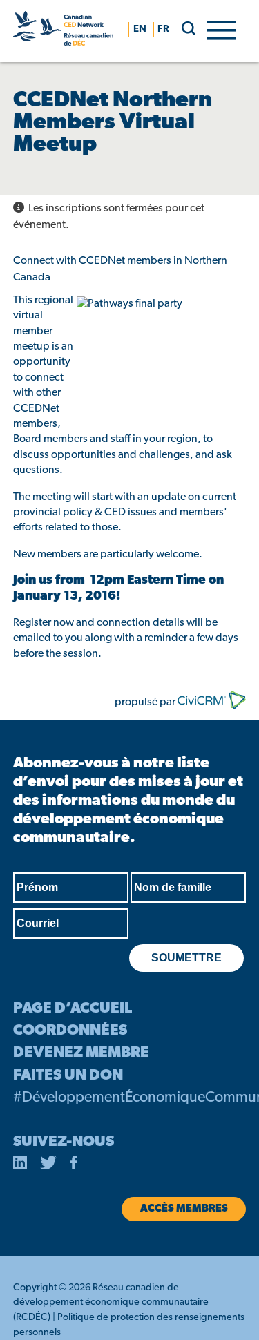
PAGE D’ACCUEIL (72, 1009)
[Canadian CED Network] (63, 31)
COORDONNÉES (70, 1031)
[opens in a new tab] (20, 1165)
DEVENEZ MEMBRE (81, 1053)
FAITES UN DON (68, 1076)
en (139, 29)
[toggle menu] (221, 29)
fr (163, 29)
